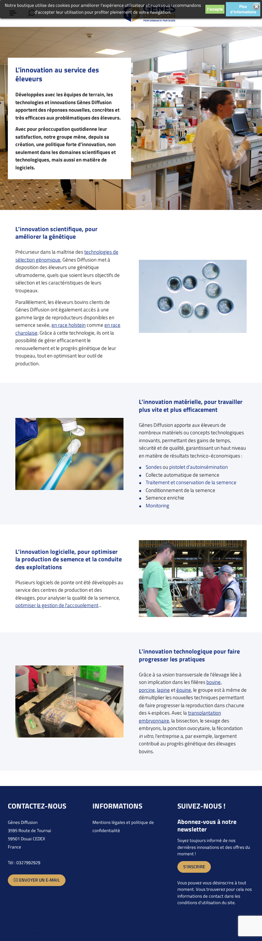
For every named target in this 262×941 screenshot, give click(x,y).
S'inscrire (194, 866)
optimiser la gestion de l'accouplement (56, 605)
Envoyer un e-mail (39, 879)
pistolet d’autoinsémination (198, 467)
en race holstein (69, 325)
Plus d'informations (243, 9)
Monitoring (157, 505)
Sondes (154, 467)
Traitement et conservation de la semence (191, 482)
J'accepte (215, 9)
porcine (147, 690)
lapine (163, 690)
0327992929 (28, 862)
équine (183, 690)
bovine (213, 682)
